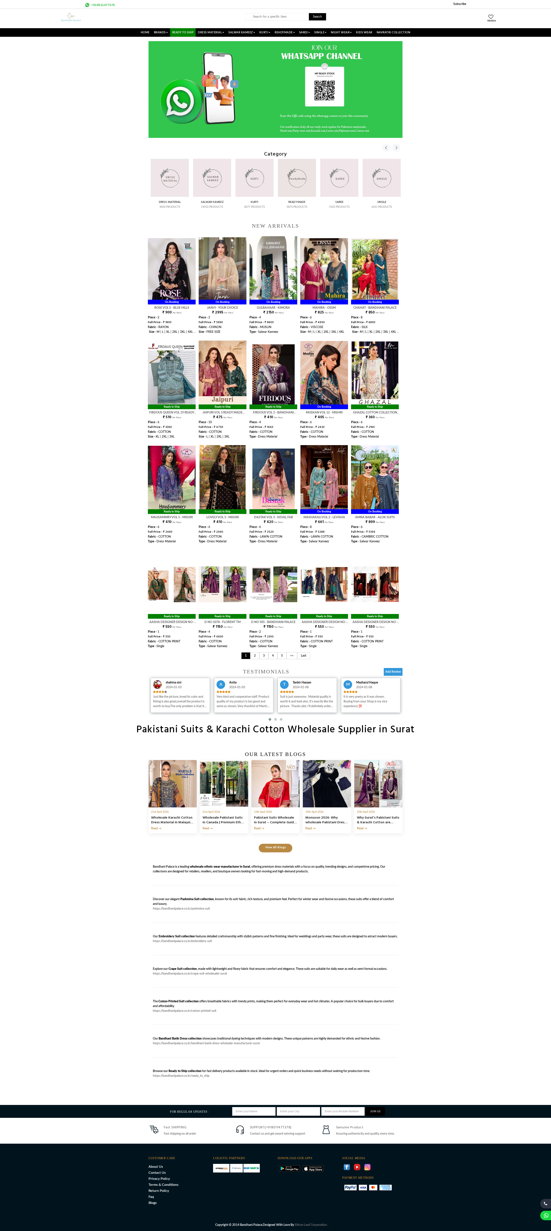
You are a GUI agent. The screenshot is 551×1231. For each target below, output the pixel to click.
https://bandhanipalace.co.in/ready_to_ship (181, 1075)
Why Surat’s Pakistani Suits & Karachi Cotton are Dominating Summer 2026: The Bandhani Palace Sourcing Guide (378, 820)
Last (303, 655)
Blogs (153, 1203)
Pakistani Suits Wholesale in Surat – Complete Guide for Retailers (275, 820)
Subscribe (459, 4)
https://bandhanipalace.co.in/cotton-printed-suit (184, 1010)
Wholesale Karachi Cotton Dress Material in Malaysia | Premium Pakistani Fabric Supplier (172, 820)
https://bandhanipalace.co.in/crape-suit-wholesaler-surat (190, 973)
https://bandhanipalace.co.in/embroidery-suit (182, 941)
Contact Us (157, 1172)
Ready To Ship (183, 32)
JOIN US (375, 1111)
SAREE (303, 32)
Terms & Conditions (163, 1184)
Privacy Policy (159, 1178)
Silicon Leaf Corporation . (311, 1224)
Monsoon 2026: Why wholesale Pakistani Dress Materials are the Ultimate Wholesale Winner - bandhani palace (326, 820)
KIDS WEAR (364, 32)
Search (317, 16)
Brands (160, 32)
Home (145, 32)
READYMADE (284, 32)
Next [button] (396, 147)
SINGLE (319, 32)
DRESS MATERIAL (210, 32)
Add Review (393, 671)
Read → (156, 828)
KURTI (263, 32)
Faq (151, 1197)
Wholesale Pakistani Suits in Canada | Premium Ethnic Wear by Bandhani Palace (224, 820)
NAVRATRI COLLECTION (393, 32)
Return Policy (159, 1190)
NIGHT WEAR (340, 32)
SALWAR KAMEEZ (240, 32)
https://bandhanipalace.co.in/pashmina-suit (181, 908)
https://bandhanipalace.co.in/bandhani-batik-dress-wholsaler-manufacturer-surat (206, 1043)
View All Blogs (275, 847)
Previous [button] (386, 147)
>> (292, 655)
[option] (170, 180)
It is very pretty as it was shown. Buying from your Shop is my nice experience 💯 (365, 701)
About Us (156, 1166)
